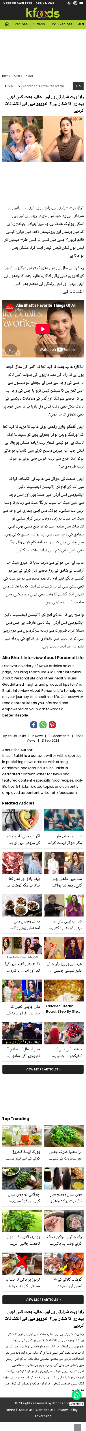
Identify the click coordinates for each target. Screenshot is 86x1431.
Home (10, 1410)
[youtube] (81, 3)
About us (25, 1410)
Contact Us (44, 1410)
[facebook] (69, 3)
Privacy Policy (67, 1410)
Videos (39, 24)
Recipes (21, 24)
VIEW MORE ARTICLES (42, 1069)
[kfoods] (43, 12)
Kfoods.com (61, 1403)
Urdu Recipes (61, 24)
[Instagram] (75, 3)
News (39, 736)
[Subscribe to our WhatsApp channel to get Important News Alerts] (77, 1395)
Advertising (43, 1416)
